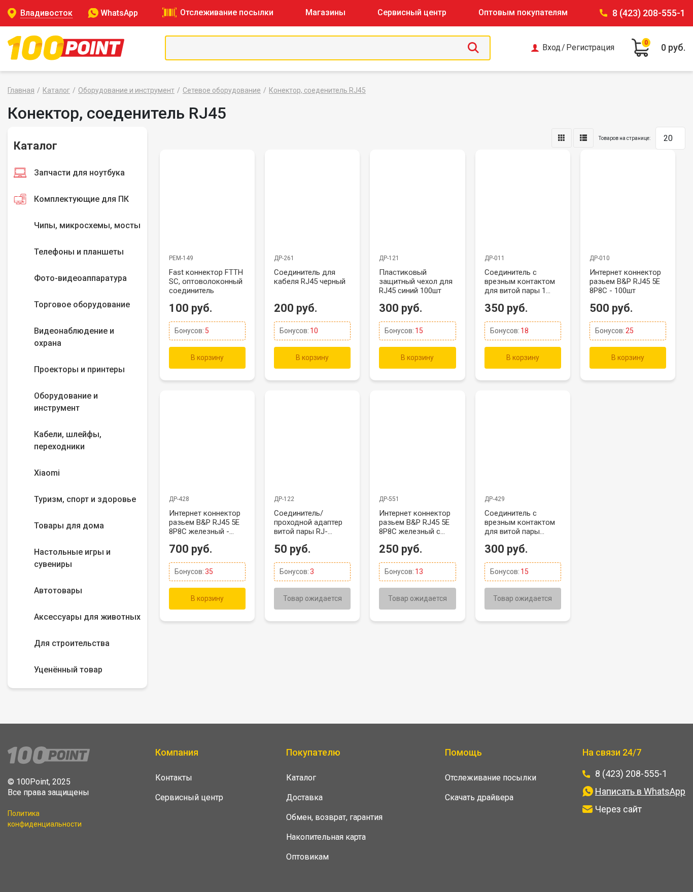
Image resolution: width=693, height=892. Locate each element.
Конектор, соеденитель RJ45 (317, 90)
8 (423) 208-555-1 (648, 13)
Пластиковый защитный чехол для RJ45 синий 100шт (416, 281)
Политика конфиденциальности (45, 818)
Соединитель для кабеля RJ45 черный (309, 277)
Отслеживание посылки (226, 12)
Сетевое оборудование (222, 90)
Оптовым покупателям (523, 12)
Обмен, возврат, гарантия (334, 817)
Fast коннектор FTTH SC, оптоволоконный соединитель (206, 281)
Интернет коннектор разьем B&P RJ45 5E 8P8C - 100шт (625, 281)
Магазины (325, 12)
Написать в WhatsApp (640, 791)
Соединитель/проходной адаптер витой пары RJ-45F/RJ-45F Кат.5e (308, 522)
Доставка (304, 797)
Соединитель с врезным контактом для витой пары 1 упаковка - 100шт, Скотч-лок (519, 281)
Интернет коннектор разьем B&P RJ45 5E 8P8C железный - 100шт (204, 522)
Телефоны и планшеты (79, 252)
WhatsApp (119, 13)
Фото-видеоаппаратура (80, 278)
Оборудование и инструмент (126, 90)
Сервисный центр (411, 12)
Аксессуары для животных (87, 617)
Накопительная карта (326, 837)
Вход (551, 48)
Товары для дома (69, 525)
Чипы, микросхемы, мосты (87, 225)
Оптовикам (307, 857)
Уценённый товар (68, 669)
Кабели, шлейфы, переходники (67, 440)
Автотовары (58, 590)
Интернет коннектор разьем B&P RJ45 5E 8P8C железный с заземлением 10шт (415, 522)
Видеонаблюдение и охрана (74, 337)
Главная (21, 90)
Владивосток (46, 13)
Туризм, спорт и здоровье (85, 499)
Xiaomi (47, 473)
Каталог (56, 90)
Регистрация (590, 48)
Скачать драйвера (479, 797)
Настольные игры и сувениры (72, 558)
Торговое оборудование (82, 304)
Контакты (173, 777)
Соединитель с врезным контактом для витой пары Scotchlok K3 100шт (519, 522)
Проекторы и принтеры (79, 369)
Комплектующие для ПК (81, 199)
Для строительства (72, 643)
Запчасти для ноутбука (79, 172)
